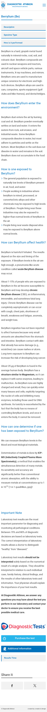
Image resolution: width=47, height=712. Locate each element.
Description (9, 27)
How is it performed (13, 43)
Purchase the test (25, 638)
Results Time (10, 658)
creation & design (40, 709)
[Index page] (17, 5)
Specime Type (10, 35)
